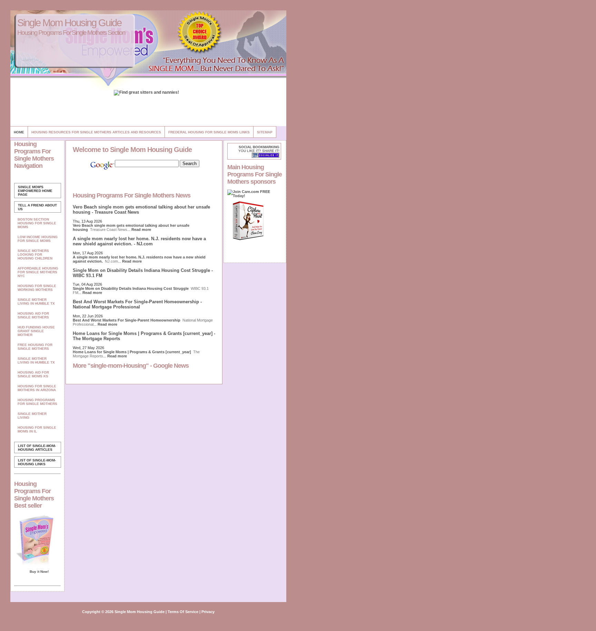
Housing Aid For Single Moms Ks (33, 374)
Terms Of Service (183, 612)
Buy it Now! (39, 571)
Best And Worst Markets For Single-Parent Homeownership (126, 320)
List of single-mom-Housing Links (37, 462)
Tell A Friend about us (37, 207)
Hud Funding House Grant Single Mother (36, 331)
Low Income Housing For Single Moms (38, 239)
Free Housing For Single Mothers (35, 346)
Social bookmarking (259, 147)
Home (19, 132)
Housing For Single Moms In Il (37, 429)
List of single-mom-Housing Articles (37, 447)
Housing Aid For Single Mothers (33, 315)
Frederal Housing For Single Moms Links (209, 132)
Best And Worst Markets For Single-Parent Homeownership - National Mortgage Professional (137, 304)
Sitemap (264, 132)
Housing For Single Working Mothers (37, 288)
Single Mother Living (32, 415)
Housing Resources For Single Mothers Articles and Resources (96, 132)
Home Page (35, 190)
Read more (141, 229)
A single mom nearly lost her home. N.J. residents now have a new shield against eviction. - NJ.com (139, 241)
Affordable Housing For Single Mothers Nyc (38, 272)
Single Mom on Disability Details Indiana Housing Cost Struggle (131, 288)
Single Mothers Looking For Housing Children (35, 254)
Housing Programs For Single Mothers (37, 402)
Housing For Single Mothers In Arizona (37, 388)
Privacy (208, 612)
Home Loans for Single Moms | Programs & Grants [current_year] (132, 352)
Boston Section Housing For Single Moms (37, 223)
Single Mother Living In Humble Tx (36, 301)
